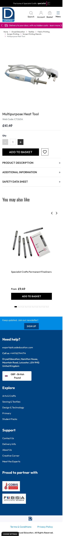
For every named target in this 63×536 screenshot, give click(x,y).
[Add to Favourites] (44, 151)
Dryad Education (18, 32)
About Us (7, 449)
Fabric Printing (44, 32)
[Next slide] (56, 213)
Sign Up (31, 326)
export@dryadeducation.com (17, 347)
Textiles (31, 32)
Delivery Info (9, 444)
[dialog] (10, 534)
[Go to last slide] (52, 213)
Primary (6, 413)
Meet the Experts (11, 461)
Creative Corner (10, 455)
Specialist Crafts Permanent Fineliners (31, 271)
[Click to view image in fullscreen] (31, 74)
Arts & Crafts (9, 395)
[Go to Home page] (8, 14)
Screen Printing (13, 34)
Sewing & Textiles (11, 401)
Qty (4, 135)
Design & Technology (13, 407)
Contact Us (8, 438)
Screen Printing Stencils (32, 34)
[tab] (16, 306)
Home (6, 32)
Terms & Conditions (21, 526)
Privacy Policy (45, 526)
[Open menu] (58, 12)
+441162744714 (18, 353)
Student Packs (9, 419)
